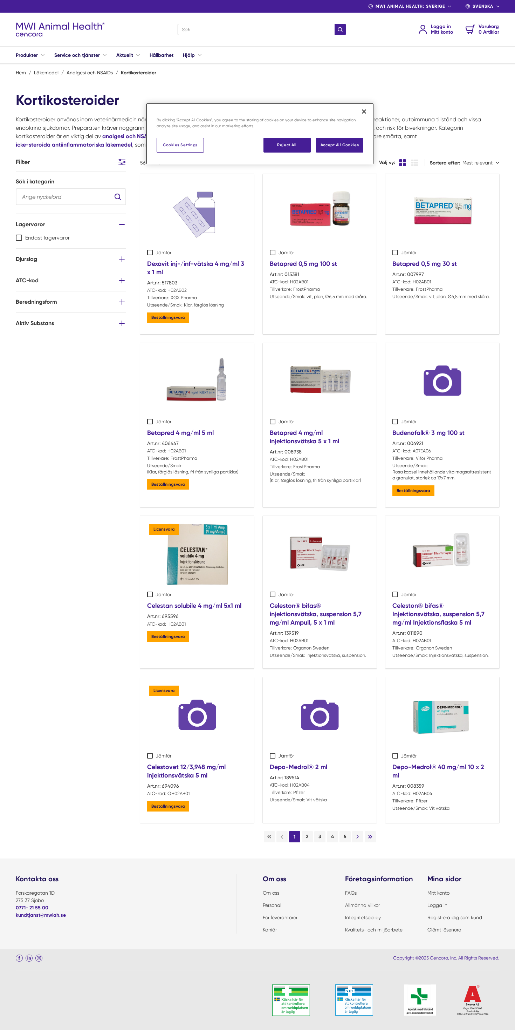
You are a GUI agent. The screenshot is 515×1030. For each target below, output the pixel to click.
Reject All (287, 144)
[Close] (364, 111)
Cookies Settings (180, 144)
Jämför (163, 252)
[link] (269, 836)
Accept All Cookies (340, 144)
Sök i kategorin (35, 181)
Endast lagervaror (47, 238)
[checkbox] (19, 238)
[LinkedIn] (29, 958)
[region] (260, 133)
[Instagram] (38, 958)
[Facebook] (19, 958)
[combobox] (262, 29)
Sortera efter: (445, 163)
